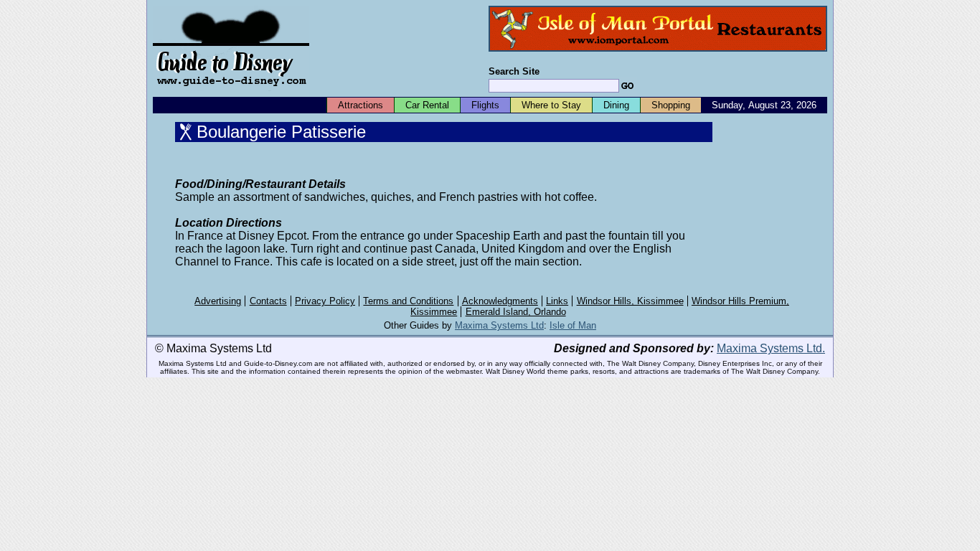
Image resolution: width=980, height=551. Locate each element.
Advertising (217, 301)
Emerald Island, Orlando (516, 311)
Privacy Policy (325, 301)
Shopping (670, 105)
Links (557, 301)
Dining (616, 105)
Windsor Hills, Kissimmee (630, 301)
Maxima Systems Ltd (499, 325)
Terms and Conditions (408, 301)
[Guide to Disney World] (231, 92)
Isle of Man (573, 325)
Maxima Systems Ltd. (771, 348)
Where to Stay (551, 105)
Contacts (268, 301)
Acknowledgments (500, 301)
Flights (485, 105)
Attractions (360, 105)
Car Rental (427, 105)
